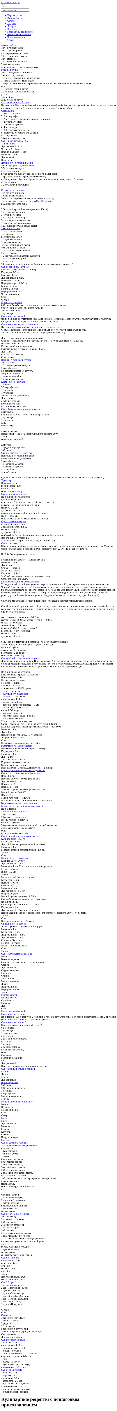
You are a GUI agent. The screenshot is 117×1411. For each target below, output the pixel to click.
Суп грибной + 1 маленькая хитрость (20, 658)
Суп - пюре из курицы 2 (13, 1022)
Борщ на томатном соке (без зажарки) (20, 581)
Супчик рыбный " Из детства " (17, 453)
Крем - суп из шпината (13, 190)
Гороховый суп (9, 995)
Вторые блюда (14, 18)
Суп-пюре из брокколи (13, 1339)
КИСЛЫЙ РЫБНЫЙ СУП (15, 102)
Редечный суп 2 (9, 69)
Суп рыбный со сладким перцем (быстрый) (23, 899)
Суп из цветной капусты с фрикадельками (23, 770)
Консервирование (16, 37)
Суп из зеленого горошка (14, 1142)
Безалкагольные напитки (20, 31)
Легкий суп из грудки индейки (17, 162)
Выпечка (12, 29)
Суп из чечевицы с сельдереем (17, 1214)
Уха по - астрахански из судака (17, 721)
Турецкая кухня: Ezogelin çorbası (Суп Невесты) (26, 201)
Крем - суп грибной (11, 302)
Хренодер (6, 480)
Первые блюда (14, 15)
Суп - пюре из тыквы (12, 1159)
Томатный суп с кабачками (15, 693)
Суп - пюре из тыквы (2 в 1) (15, 141)
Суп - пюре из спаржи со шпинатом (20, 324)
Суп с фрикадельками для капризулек (20, 409)
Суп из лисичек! (9, 543)
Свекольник (7, 110)
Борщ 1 (5, 1118)
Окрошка (6, 1315)
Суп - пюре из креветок (13, 1014)
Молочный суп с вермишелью (17, 1101)
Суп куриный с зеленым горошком (19, 836)
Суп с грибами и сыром (13, 521)
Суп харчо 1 (7, 1055)
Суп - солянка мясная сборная (16, 954)
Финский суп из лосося (13, 923)
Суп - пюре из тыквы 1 (13, 316)
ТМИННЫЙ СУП (10, 228)
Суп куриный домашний (14, 494)
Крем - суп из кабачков (13, 381)
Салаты (11, 20)
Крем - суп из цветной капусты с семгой (22, 806)
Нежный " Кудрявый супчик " (17, 360)
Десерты (11, 26)
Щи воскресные (9, 1082)
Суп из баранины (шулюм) (15, 267)
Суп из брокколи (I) (11, 1370)
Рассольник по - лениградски (16, 746)
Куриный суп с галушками (15, 858)
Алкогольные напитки (19, 34)
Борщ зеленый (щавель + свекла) (18, 877)
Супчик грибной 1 (11, 1257)
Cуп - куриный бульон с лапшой (18, 1068)
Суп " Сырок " (8, 1282)
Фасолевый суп (9, 45)
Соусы (10, 40)
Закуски (11, 23)
